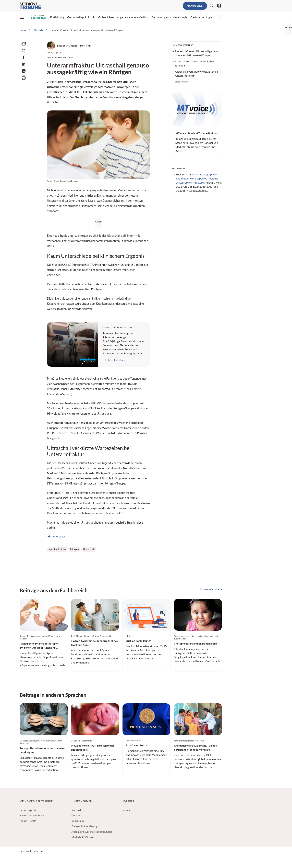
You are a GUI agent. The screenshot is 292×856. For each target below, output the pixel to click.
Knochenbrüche (57, 549)
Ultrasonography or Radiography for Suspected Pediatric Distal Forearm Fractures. (197, 178)
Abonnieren (195, 5)
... (220, 17)
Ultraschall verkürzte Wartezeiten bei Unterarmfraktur (196, 73)
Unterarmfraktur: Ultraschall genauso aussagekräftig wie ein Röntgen (197, 53)
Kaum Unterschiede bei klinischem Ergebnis (195, 63)
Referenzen (181, 81)
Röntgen (74, 549)
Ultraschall (89, 549)
